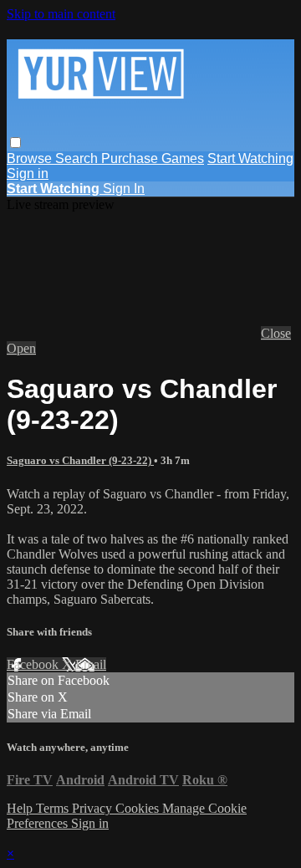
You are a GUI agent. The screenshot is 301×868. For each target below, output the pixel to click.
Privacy (93, 808)
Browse (31, 158)
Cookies (138, 808)
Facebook (34, 664)
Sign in (27, 173)
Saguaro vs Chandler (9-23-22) (80, 460)
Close (276, 333)
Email (90, 664)
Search (78, 158)
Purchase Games (152, 158)
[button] (15, 142)
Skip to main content (61, 14)
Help (21, 808)
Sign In (124, 188)
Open (21, 348)
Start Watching (250, 158)
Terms (54, 808)
